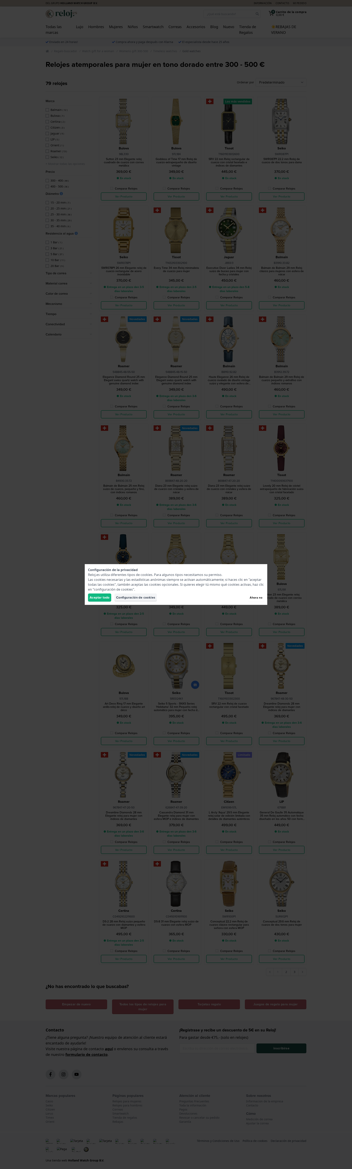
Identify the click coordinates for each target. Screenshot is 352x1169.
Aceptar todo (100, 597)
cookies (146, 574)
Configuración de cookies (135, 597)
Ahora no (256, 598)
